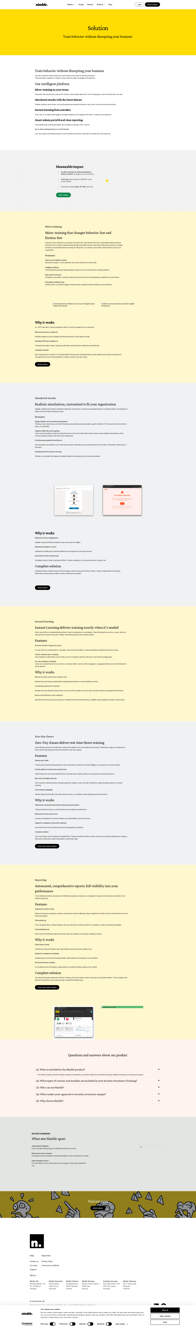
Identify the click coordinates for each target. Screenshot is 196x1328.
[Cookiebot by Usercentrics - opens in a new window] (27, 1324)
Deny (165, 1322)
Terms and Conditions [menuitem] (50, 1265)
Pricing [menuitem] (81, 4)
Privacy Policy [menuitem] (47, 1261)
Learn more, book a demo (47, 846)
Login (139, 4)
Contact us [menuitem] (34, 1261)
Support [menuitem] (33, 1270)
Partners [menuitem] (90, 4)
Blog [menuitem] (110, 4)
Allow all (165, 1310)
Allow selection (165, 1316)
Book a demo (152, 4)
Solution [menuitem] (70, 4)
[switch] (72, 1324)
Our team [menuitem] (33, 1265)
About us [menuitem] (100, 4)
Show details (120, 1324)
